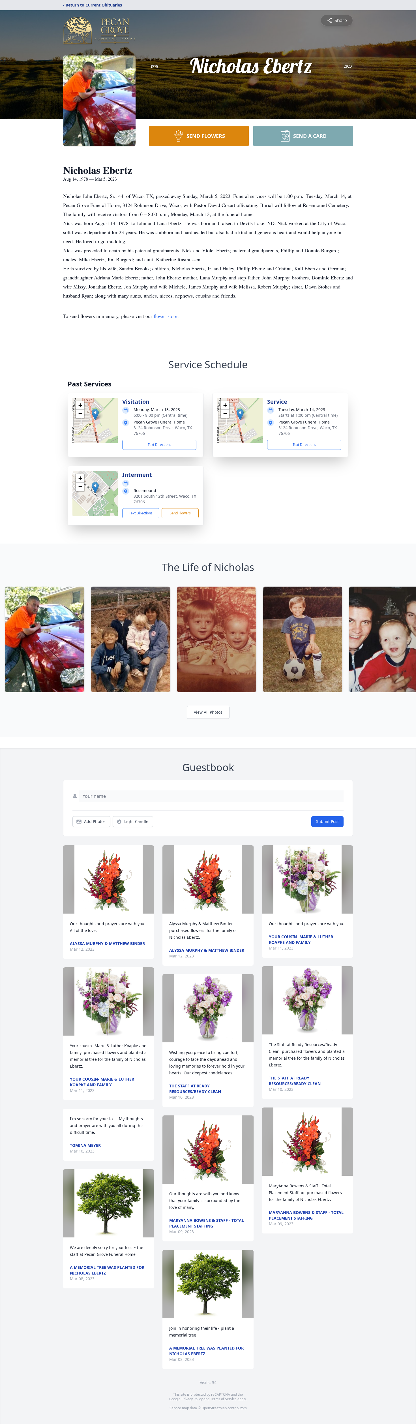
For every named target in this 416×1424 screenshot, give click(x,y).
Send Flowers (180, 513)
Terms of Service (223, 1399)
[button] (95, 414)
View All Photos (208, 712)
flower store (165, 316)
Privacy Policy (192, 1399)
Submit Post (327, 821)
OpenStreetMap (214, 1408)
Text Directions (159, 444)
